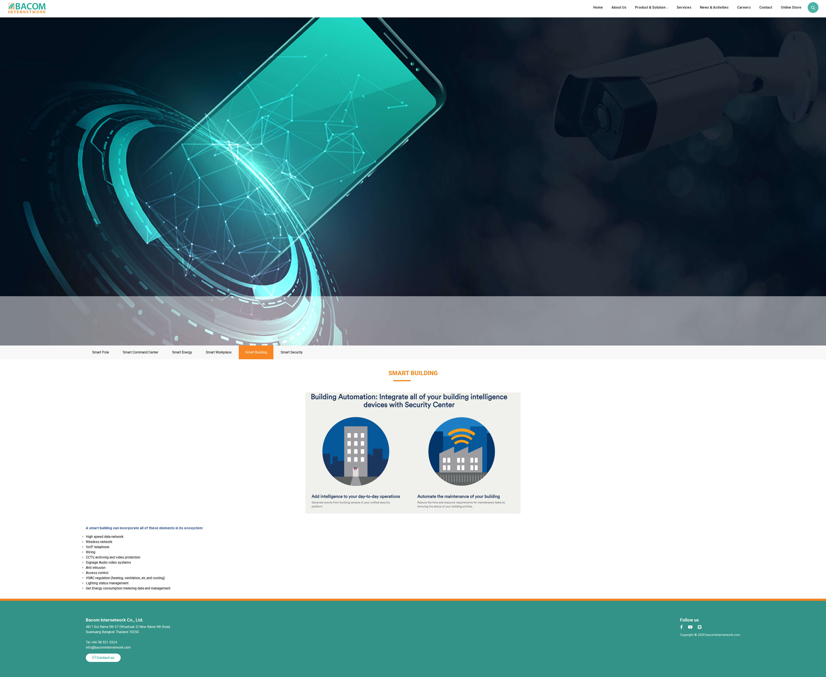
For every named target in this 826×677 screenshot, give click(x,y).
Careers (744, 7)
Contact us (105, 658)
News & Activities (714, 7)
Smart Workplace (218, 352)
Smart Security (292, 352)
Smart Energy (182, 352)
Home (598, 7)
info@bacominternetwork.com (108, 647)
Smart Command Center (140, 352)
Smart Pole (100, 352)
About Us (619, 7)
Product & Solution (650, 7)
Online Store (791, 7)
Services (684, 7)
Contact (765, 7)
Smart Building (256, 352)
